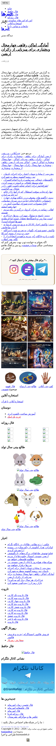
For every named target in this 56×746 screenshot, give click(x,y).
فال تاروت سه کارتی (18, 598)
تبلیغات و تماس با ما (17, 26)
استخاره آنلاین (14, 23)
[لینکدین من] (27, 725)
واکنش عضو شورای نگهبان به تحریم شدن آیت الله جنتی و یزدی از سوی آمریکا (27, 232)
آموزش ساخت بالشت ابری (21, 413)
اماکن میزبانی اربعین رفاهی (15, 162)
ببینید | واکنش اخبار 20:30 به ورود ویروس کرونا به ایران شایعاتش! (27, 226)
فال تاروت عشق (16, 616)
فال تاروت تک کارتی (17, 595)
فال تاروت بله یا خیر (17, 619)
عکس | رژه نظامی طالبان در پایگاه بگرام (28, 544)
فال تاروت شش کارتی (18, 607)
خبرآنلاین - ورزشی (10, 153)
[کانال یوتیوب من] (24, 725)
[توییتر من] (18, 725)
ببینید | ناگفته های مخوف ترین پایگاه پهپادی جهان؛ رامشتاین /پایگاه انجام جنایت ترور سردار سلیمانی (27, 199)
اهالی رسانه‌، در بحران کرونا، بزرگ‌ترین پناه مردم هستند (27, 211)
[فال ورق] (40, 367)
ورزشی (5, 60)
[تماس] (15, 725)
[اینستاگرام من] (12, 725)
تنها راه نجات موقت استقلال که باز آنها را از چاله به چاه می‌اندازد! (26, 193)
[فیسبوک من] (8, 725)
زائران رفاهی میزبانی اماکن (27, 159)
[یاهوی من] (2, 725)
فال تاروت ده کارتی (17, 613)
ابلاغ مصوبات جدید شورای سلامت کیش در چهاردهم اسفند (24, 205)
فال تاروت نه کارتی (17, 610)
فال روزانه (12, 17)
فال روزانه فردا (15, 714)
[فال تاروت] (14, 314)
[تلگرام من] (5, 725)
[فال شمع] (40, 341)
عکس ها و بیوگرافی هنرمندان (22, 717)
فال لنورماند (13, 711)
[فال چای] (14, 367)
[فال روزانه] (40, 314)
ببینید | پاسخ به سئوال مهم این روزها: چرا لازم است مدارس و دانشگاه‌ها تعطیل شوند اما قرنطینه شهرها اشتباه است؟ (26, 218)
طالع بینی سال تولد (11, 529)
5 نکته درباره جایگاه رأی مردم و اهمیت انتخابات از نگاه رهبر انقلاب (27, 238)
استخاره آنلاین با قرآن (12, 401)
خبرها (7, 13)
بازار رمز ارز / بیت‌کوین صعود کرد (24, 583)
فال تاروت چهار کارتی (18, 601)
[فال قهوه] (14, 341)
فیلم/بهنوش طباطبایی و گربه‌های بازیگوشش (30, 553)
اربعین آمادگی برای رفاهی (37, 156)
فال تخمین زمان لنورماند (20, 705)
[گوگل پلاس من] (21, 725)
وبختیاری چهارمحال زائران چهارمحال (32, 165)
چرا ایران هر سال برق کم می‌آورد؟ (25, 580)
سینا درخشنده (29, 245)
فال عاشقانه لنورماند (18, 708)
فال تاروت (12, 622)
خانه (9, 8)
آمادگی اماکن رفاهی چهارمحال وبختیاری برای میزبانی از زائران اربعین (25, 49)
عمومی (5, 389)
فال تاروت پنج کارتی (17, 604)
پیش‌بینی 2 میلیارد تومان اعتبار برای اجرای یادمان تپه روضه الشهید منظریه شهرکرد (27, 175)
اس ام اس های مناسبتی (19, 20)
